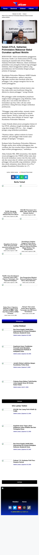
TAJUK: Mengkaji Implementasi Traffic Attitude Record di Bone (10, 213)
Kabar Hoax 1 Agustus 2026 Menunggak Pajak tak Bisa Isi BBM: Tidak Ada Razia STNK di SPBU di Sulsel (11, 310)
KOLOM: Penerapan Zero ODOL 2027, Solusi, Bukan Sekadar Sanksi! (28, 211)
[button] (13, 177)
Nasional (14, 8)
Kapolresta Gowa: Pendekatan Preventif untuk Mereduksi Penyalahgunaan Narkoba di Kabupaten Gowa (22, 348)
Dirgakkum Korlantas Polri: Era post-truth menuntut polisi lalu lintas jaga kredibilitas (10, 246)
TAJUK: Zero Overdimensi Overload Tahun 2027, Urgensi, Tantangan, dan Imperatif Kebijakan (10, 278)
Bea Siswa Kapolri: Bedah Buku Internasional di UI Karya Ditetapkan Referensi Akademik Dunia (24, 331)
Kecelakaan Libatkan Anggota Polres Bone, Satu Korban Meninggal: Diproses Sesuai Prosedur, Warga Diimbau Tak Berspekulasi (28, 245)
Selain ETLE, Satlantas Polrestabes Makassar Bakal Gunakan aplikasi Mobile (17, 50)
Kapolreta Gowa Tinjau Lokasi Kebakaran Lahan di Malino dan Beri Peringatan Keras (24, 427)
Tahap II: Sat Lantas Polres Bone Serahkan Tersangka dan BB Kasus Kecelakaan (28, 309)
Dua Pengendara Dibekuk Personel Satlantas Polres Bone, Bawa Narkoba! (28, 279)
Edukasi (23, 8)
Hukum (31, 8)
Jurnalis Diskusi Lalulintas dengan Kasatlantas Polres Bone (24, 364)
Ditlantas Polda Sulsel (26, 172)
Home (5, 8)
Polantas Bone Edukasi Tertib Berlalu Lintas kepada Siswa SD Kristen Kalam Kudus (25, 383)
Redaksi (15, 502)
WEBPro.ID (25, 512)
